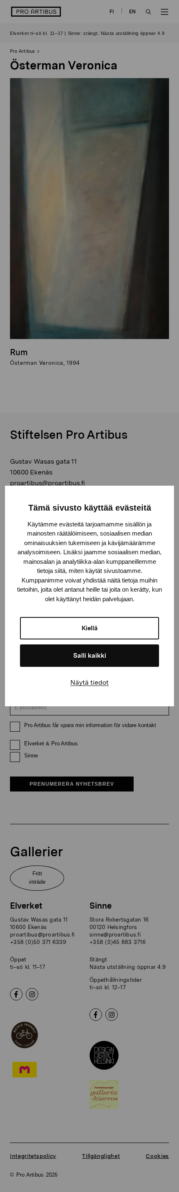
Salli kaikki (89, 655)
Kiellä (90, 628)
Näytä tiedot (89, 682)
